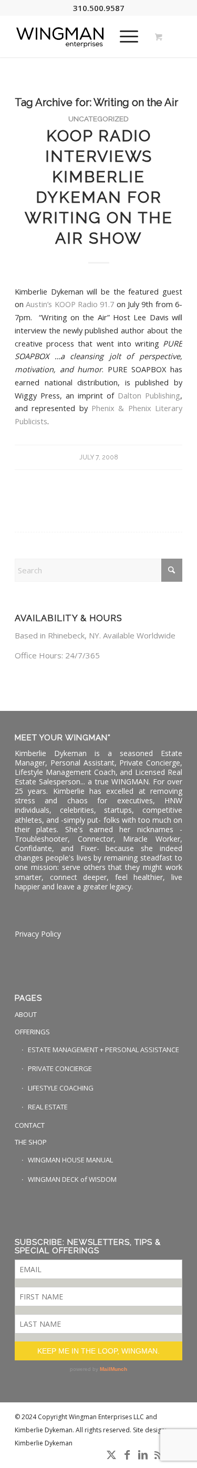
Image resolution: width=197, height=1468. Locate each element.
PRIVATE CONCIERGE (60, 1068)
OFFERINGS (32, 1031)
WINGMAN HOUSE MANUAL (70, 1160)
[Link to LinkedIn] (143, 1455)
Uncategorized (98, 118)
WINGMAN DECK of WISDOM (72, 1179)
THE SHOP (31, 1142)
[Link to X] (111, 1455)
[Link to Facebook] (127, 1455)
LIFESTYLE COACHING (61, 1088)
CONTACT (30, 1125)
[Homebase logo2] (82, 36)
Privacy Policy (38, 934)
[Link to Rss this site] (159, 1455)
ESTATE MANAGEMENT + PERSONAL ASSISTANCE (103, 1049)
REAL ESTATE (48, 1107)
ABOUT (26, 1014)
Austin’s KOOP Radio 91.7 (70, 304)
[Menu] (123, 36)
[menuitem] (127, 36)
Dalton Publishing (149, 395)
